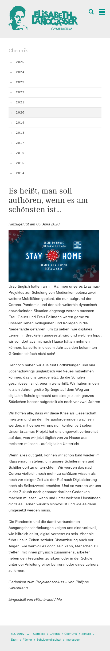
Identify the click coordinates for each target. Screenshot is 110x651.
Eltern (14, 639)
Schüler (86, 633)
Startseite (39, 633)
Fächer (27, 639)
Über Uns (70, 633)
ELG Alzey (17, 633)
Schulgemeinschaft (49, 639)
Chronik (55, 633)
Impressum (73, 639)
